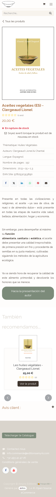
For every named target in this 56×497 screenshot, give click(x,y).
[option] (28, 364)
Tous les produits (15, 21)
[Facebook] (5, 183)
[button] (7, 397)
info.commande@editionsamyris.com (28, 453)
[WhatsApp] (30, 183)
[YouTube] (14, 470)
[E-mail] (46, 183)
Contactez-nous (16, 449)
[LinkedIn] (22, 183)
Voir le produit (28, 383)
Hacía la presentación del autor (28, 293)
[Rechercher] (50, 13)
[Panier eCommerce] (44, 4)
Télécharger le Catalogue (19, 435)
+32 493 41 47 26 (16, 457)
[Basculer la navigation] (51, 4)
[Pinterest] (38, 183)
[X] (14, 183)
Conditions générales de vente (20, 462)
